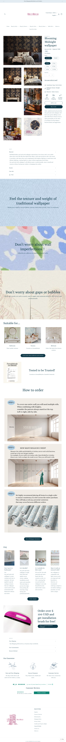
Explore (36, 712)
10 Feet (54, 69)
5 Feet (47, 63)
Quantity (46, 72)
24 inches (48, 58)
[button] (4, 14)
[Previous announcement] (3, 1)
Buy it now (53, 106)
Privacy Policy (37, 721)
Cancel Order (37, 726)
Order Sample (33, 599)
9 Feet (47, 69)
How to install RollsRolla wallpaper (46, 626)
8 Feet (53, 66)
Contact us (36, 728)
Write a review (41, 692)
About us (36, 731)
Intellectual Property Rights (40, 723)
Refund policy (37, 716)
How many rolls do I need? (51, 80)
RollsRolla (31, 741)
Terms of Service (38, 714)
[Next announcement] (62, 1)
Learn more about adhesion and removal (33, 355)
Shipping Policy (37, 719)
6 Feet (53, 63)
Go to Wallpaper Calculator (33, 539)
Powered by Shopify (36, 741)
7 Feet (47, 66)
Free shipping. (47, 53)
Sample (55, 58)
